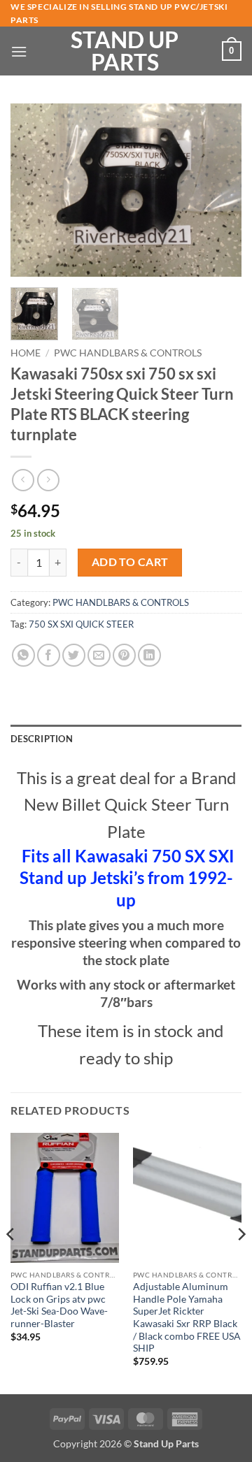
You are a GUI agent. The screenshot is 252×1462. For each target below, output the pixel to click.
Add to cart (130, 562)
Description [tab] (41, 738)
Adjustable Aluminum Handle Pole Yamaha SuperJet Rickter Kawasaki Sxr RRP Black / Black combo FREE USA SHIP (187, 1317)
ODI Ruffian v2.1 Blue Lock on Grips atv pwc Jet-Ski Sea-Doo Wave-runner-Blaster (59, 1305)
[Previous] (33, 190)
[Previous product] (48, 480)
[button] (18, 51)
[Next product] (23, 480)
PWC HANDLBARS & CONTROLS (128, 353)
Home (25, 353)
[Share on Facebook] (48, 655)
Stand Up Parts (124, 51)
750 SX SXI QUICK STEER (81, 624)
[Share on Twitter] (73, 655)
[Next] (219, 190)
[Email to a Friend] (99, 655)
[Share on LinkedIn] (149, 655)
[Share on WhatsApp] (23, 655)
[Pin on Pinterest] (124, 655)
